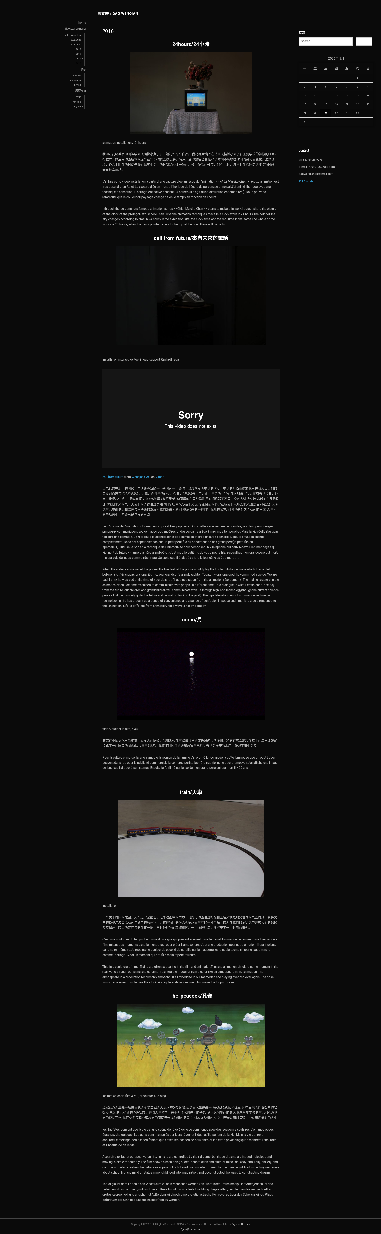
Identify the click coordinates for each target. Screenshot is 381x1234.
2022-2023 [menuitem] (76, 39)
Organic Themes (240, 1224)
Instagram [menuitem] (75, 80)
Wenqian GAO (141, 477)
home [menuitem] (82, 22)
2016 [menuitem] (78, 63)
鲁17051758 (306, 181)
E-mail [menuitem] (77, 84)
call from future (112, 477)
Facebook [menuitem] (76, 75)
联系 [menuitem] (83, 69)
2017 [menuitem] (78, 58)
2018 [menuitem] (78, 54)
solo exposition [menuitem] (73, 35)
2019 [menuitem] (78, 49)
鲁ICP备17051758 (190, 1229)
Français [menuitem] (76, 101)
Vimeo (159, 477)
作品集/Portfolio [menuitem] (75, 29)
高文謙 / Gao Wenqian (118, 14)
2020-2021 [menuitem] (76, 44)
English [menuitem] (77, 106)
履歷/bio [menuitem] (80, 91)
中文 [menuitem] (78, 97)
